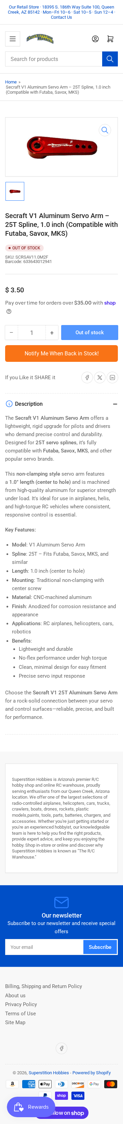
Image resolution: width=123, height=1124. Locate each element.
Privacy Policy (21, 1004)
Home (11, 81)
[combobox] (61, 58)
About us (15, 995)
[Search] (110, 59)
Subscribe (100, 947)
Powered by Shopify (91, 1072)
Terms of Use (20, 1014)
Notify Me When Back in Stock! (62, 353)
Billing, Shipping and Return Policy (43, 986)
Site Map (15, 1022)
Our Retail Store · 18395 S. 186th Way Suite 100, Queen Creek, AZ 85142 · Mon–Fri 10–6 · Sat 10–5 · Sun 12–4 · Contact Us (61, 12)
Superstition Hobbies (49, 1072)
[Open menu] (12, 38)
